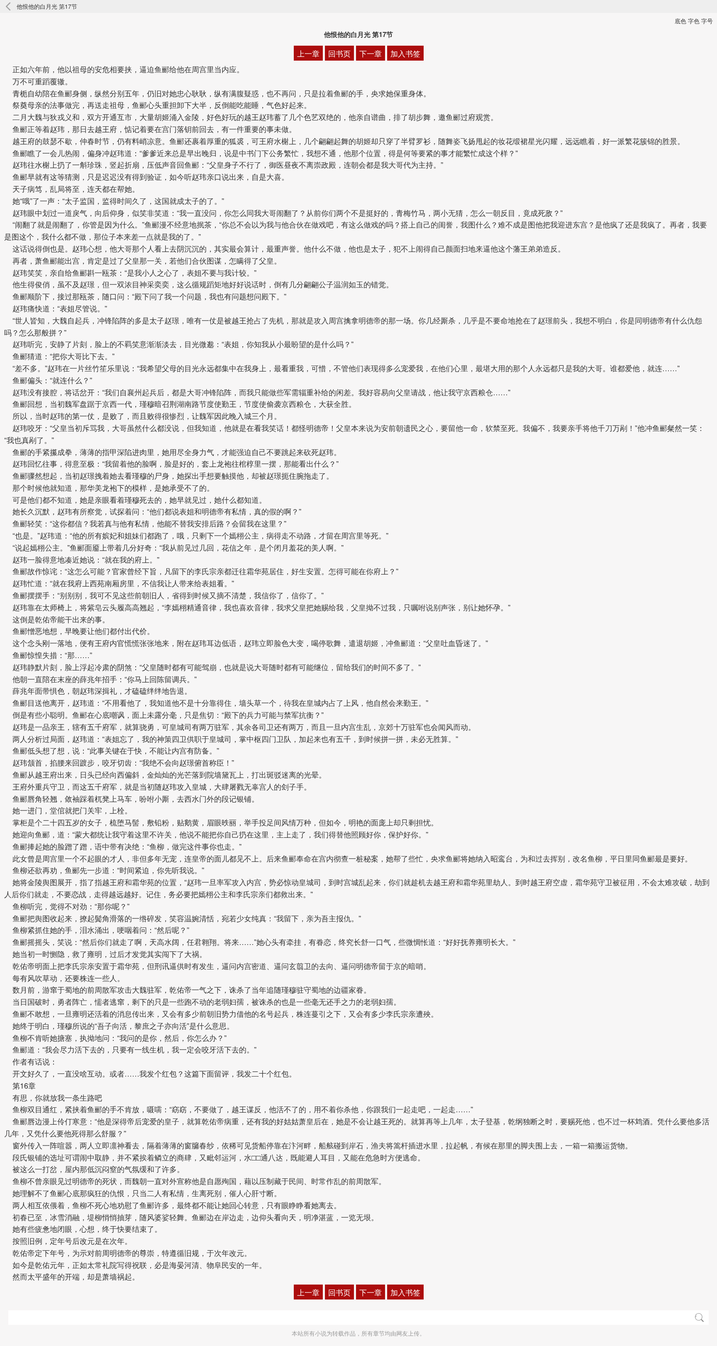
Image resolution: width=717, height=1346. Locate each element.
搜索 (699, 1317)
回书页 (339, 53)
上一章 (308, 53)
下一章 (370, 53)
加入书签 (405, 53)
